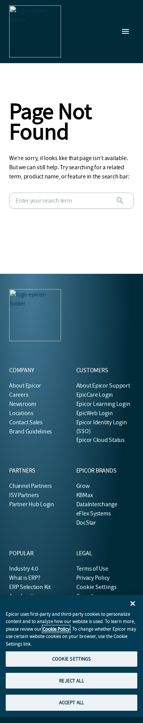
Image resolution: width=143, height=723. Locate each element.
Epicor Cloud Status (100, 440)
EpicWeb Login (94, 413)
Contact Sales (26, 422)
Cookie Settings (96, 587)
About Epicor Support (103, 385)
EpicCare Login (94, 395)
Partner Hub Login (31, 504)
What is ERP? (24, 578)
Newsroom (22, 404)
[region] (71, 656)
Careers (18, 395)
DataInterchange (96, 504)
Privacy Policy (93, 578)
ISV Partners (24, 495)
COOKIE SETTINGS (71, 659)
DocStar (86, 523)
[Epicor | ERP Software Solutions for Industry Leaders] (35, 31)
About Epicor (25, 385)
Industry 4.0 (23, 569)
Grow (83, 486)
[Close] (132, 603)
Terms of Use (92, 569)
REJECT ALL (71, 680)
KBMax (84, 495)
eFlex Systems (93, 513)
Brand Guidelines (30, 431)
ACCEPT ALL (71, 702)
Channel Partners (30, 486)
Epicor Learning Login (103, 404)
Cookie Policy (56, 629)
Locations (21, 413)
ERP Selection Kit (30, 587)
